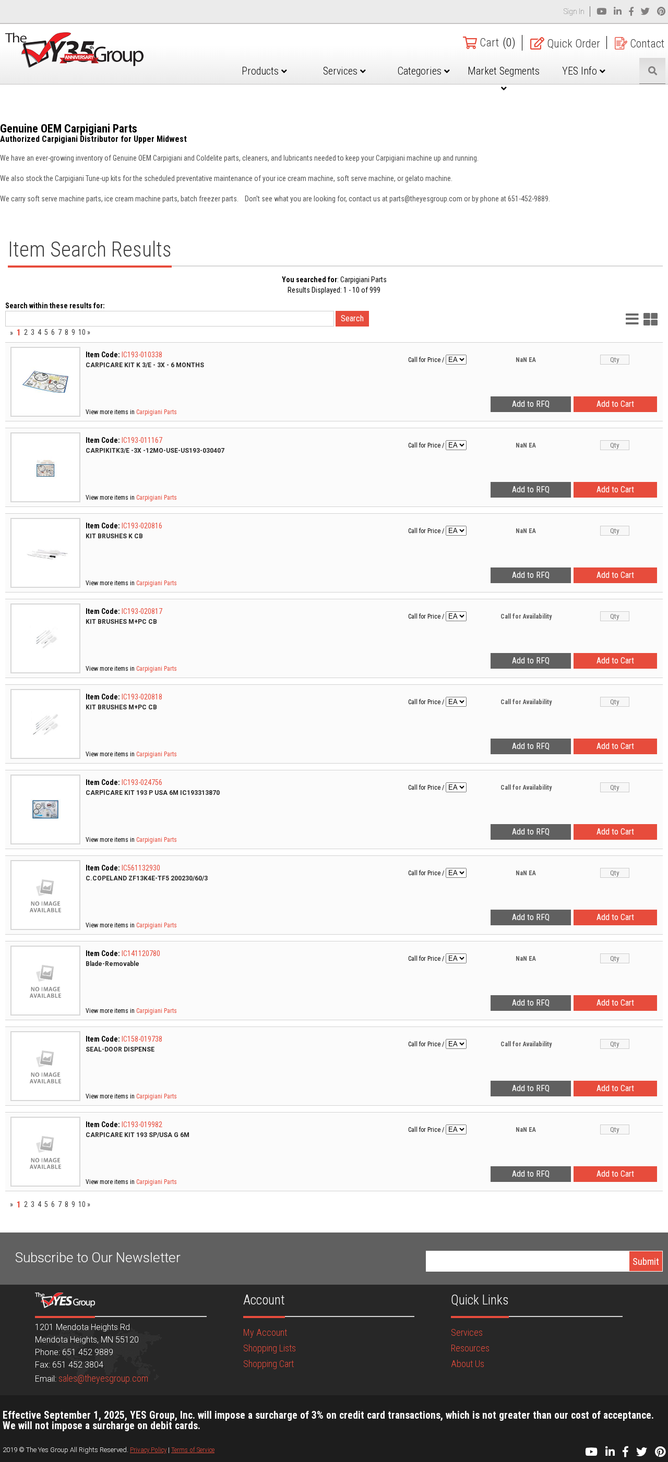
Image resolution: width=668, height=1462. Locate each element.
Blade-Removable (112, 964)
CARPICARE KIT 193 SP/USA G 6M (137, 1135)
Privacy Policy (148, 1450)
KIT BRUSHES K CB (114, 536)
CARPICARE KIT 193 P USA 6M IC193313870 (153, 792)
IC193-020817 (142, 611)
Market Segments (504, 71)
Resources (470, 1348)
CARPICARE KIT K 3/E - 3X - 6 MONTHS (145, 365)
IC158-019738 (142, 1039)
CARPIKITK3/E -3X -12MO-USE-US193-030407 (155, 450)
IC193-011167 (142, 440)
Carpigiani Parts (156, 412)
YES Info (581, 71)
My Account (265, 1332)
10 (82, 332)
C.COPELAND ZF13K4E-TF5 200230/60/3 (147, 878)
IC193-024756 (142, 782)
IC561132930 (141, 868)
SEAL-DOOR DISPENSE (120, 1049)
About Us (467, 1363)
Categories (421, 71)
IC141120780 (141, 953)
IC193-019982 (142, 1124)
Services (341, 71)
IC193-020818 (142, 697)
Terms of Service (192, 1450)
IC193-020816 (142, 526)
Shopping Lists (269, 1348)
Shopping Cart (268, 1363)
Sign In (574, 11)
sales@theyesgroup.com (103, 1378)
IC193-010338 (142, 355)
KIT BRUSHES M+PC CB (121, 621)
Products (261, 71)
